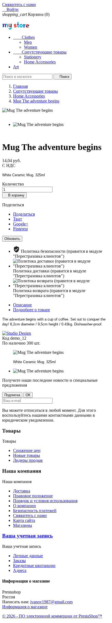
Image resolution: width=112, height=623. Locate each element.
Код (6, 338)
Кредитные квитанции (34, 565)
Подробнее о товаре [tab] (31, 309)
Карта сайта (24, 520)
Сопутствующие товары (40, 52)
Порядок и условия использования (45, 500)
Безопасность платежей (35, 510)
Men (28, 42)
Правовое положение (33, 495)
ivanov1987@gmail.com (51, 602)
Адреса (19, 570)
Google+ (20, 224)
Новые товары (26, 455)
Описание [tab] (22, 304)
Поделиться (24, 214)
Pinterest (20, 229)
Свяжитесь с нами (19, 4)
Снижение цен (27, 450)
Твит (17, 219)
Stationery (32, 57)
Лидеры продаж (28, 460)
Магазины (22, 525)
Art (16, 66)
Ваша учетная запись (27, 536)
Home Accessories (40, 62)
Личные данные (28, 555)
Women (30, 47)
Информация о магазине (25, 606)
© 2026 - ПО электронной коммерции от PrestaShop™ (52, 616)
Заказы (19, 560)
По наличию (14, 343)
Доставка (21, 491)
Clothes (24, 37)
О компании (24, 505)
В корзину (14, 195)
